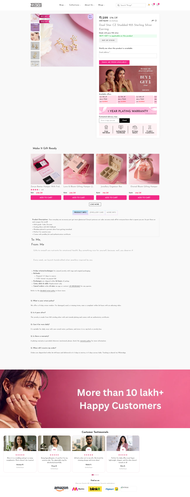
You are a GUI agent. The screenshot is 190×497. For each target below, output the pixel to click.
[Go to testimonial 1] (93, 474)
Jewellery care (96, 212)
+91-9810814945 (74, 286)
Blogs (101, 5)
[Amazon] (61, 489)
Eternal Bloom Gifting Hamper (144, 187)
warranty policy (85, 341)
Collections (74, 5)
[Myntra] (78, 489)
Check (124, 120)
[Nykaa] (129, 489)
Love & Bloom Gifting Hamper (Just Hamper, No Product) (89, 187)
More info (111, 212)
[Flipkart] (112, 489)
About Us (89, 5)
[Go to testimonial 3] (96, 474)
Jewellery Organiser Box (111, 187)
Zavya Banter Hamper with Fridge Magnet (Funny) (54, 187)
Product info (80, 212)
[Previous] (33, 64)
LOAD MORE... (95, 204)
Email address (104, 52)
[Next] (37, 64)
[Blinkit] (95, 489)
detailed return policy (47, 291)
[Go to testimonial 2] (94, 474)
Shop (61, 5)
